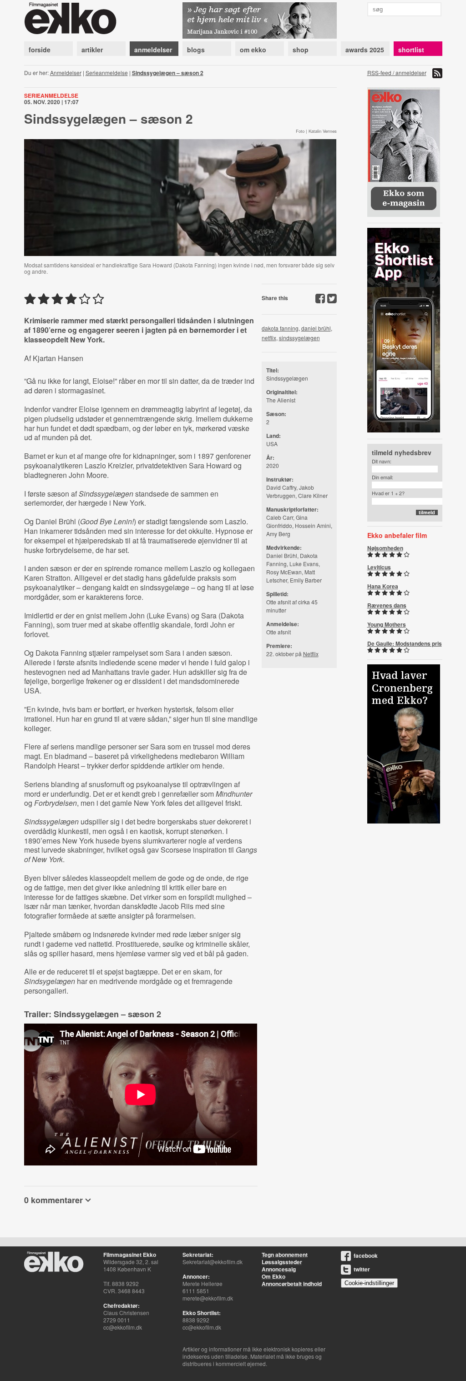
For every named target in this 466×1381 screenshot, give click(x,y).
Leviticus (379, 567)
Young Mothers (386, 624)
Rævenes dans (386, 605)
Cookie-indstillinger (369, 1283)
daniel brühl (316, 328)
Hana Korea (382, 586)
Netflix (311, 654)
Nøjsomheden (385, 548)
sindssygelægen (299, 337)
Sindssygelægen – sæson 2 (167, 73)
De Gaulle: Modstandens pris (404, 643)
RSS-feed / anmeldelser (396, 72)
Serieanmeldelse (107, 72)
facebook (366, 1255)
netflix (269, 337)
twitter (362, 1269)
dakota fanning (280, 328)
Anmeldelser (65, 72)
